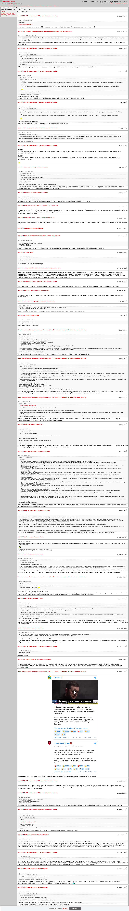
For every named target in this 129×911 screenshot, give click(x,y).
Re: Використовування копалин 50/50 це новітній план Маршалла (42, 235)
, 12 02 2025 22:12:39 (27, 562)
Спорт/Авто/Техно (38, 6)
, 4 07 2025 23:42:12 (27, 175)
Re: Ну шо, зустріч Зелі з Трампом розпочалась (37, 451)
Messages (21, 9)
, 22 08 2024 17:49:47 (28, 893)
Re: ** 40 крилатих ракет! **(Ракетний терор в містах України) (40, 15)
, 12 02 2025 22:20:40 (28, 560)
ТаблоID (106, 1)
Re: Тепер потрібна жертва (31, 315)
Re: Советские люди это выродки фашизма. (36, 868)
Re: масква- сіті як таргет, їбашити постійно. (36, 167)
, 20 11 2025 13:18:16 (25, 20)
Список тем (19, 7)
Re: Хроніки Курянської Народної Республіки (36, 834)
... (25, 11)
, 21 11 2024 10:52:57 (24, 797)
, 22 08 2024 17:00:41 (28, 874)
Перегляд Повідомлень (12, 3)
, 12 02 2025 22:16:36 (26, 583)
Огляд (3, 11)
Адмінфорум (49, 6)
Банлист (56, 6)
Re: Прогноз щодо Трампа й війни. (33, 537)
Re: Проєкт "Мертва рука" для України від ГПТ (36, 290)
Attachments (32, 9)
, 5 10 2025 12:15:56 (26, 56)
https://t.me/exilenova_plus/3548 (28, 822)
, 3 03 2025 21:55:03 (24, 334)
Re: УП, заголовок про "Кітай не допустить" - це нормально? (41, 205)
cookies (64, 908)
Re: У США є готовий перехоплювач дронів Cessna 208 (39, 217)
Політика (84, 1)
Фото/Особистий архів (26, 6)
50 (27, 11)
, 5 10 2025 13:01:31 (25, 52)
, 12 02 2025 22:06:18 (28, 604)
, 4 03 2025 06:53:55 (26, 319)
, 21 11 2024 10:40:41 (26, 815)
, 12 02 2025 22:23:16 (25, 558)
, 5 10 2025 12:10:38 (24, 132)
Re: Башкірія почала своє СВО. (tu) (33, 228)
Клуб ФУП (3, 6)
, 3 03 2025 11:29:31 (25, 403)
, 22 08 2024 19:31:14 (25, 873)
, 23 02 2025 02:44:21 (24, 429)
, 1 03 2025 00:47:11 (24, 514)
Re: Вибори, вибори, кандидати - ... (34, 424)
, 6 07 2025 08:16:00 (27, 173)
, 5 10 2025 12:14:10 (25, 77)
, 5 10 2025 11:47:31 (28, 79)
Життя (100, 1)
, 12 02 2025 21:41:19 (28, 606)
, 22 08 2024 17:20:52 (27, 895)
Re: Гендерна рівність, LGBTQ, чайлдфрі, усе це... (37, 659)
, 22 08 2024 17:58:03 (25, 891)
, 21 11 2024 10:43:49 (25, 814)
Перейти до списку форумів (8, 7)
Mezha (120, 1)
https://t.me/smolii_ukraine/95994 (28, 405)
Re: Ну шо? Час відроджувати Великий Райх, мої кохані (39, 301)
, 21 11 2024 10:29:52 (27, 817)
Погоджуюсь (75, 908)
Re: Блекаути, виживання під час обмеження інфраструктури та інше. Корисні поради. (48, 31)
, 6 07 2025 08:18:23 (25, 171)
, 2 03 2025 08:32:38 (24, 305)
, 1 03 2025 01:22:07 (25, 457)
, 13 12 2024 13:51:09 (24, 650)
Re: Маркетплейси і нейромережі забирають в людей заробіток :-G (42, 268)
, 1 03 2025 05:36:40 (24, 455)
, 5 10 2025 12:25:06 (27, 54)
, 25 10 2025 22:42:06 (27, 35)
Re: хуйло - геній (28, 252)
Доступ (125, 1)
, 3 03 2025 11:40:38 (26, 366)
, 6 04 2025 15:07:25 (25, 240)
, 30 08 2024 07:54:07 (25, 839)
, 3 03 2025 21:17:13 (27, 364)
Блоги (92, 1)
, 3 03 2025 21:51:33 (27, 336)
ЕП (88, 1)
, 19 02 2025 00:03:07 (24, 541)
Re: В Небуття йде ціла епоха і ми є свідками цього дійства (40, 281)
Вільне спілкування (13, 6)
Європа (111, 1)
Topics (26, 9)
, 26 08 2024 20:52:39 (24, 856)
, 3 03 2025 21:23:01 (26, 337)
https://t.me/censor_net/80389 (26, 24)
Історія (96, 1)
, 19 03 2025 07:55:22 (25, 256)
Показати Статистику (7, 13)
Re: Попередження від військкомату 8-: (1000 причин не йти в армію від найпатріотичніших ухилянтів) (57, 329)
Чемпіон (116, 1)
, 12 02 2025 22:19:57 (24, 581)
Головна (3, 3)
